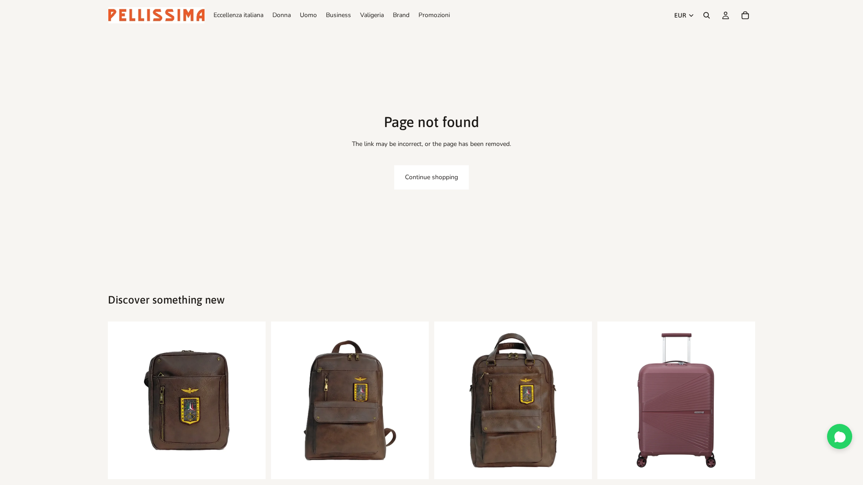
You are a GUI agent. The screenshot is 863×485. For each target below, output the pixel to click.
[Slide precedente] (121, 400)
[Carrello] (745, 15)
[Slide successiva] (252, 400)
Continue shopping (431, 177)
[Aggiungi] (252, 466)
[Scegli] (741, 466)
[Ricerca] (706, 15)
